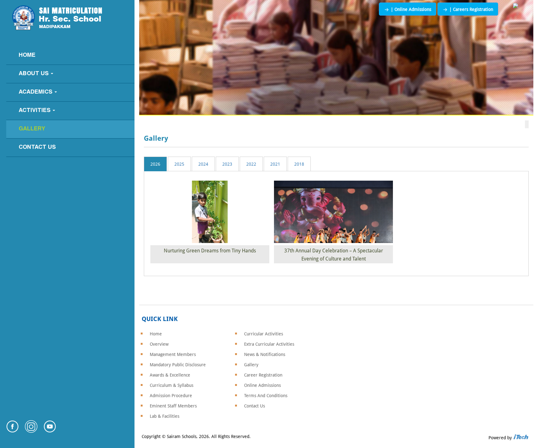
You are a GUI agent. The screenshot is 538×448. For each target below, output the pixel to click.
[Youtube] (50, 430)
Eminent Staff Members (173, 405)
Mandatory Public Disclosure (178, 364)
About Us (34, 73)
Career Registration (263, 375)
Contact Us (37, 147)
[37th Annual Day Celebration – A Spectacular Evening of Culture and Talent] (333, 213)
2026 (155, 164)
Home (27, 55)
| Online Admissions (410, 9)
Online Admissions (262, 385)
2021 (275, 164)
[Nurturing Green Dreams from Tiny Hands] (209, 213)
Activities (35, 110)
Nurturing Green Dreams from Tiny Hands (210, 251)
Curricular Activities (263, 333)
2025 (179, 164)
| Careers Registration (470, 9)
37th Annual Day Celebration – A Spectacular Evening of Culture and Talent (333, 255)
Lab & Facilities (164, 416)
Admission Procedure (171, 395)
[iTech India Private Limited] (521, 437)
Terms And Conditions (265, 395)
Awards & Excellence (170, 375)
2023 (227, 164)
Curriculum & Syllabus (171, 385)
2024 (203, 164)
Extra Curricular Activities (269, 344)
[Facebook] (12, 430)
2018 (299, 164)
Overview (159, 344)
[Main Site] (515, 6)
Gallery (32, 129)
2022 (251, 164)
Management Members (173, 354)
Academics (36, 92)
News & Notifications (264, 354)
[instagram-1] (31, 430)
